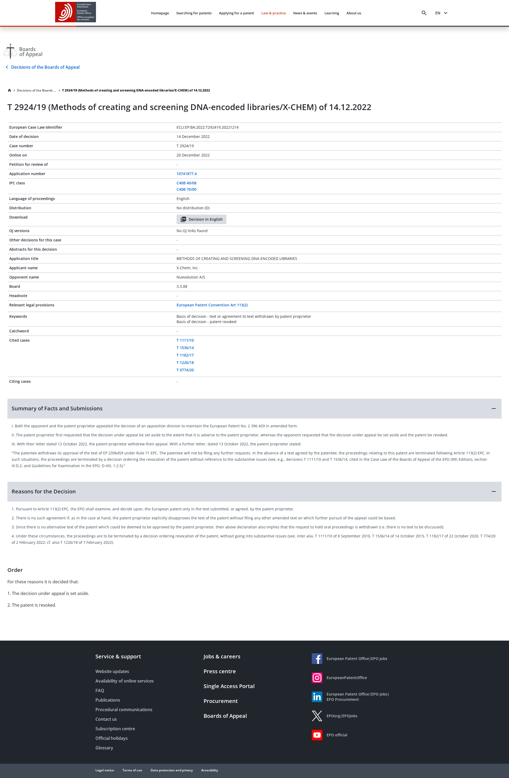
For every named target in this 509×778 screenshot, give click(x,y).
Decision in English (206, 219)
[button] (254, 408)
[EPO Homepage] (75, 13)
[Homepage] (9, 90)
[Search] (424, 13)
